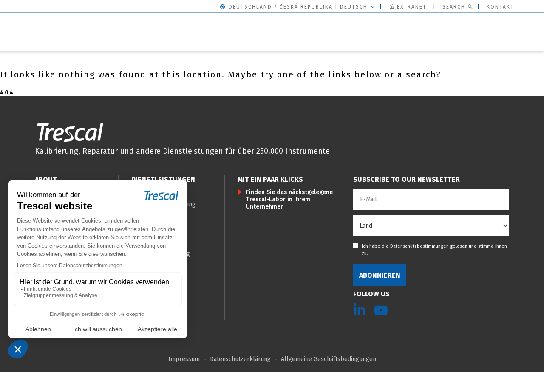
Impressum (184, 359)
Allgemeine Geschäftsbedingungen (328, 359)
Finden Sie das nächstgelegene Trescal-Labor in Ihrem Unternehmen (289, 199)
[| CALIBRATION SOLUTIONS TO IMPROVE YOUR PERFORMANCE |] (70, 132)
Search (453, 7)
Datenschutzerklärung (240, 359)
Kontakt (500, 7)
